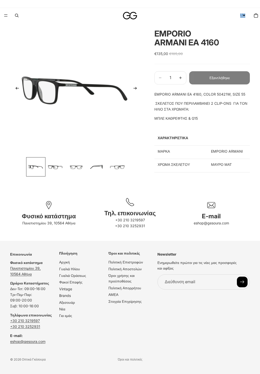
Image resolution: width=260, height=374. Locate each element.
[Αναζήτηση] (16, 15)
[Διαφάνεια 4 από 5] (96, 167)
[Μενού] (6, 15)
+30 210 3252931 (130, 226)
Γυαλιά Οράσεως (72, 275)
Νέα (62, 309)
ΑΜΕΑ (113, 294)
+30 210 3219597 (130, 220)
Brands (65, 295)
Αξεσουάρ (67, 302)
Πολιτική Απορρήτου (124, 288)
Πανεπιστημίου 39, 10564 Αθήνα (48, 223)
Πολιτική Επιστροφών (125, 262)
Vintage (65, 289)
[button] (242, 15)
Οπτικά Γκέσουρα (34, 359)
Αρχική (64, 262)
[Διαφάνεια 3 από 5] (76, 167)
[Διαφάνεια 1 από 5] (36, 167)
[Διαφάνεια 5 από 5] (117, 167)
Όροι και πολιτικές (130, 359)
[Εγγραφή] (242, 282)
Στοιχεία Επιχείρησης (125, 301)
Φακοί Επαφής (71, 282)
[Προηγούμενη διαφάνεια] (15, 89)
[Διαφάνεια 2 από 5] (56, 167)
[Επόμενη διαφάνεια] (136, 89)
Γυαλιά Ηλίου (69, 269)
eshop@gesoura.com (211, 223)
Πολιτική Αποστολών (125, 269)
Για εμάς (65, 315)
